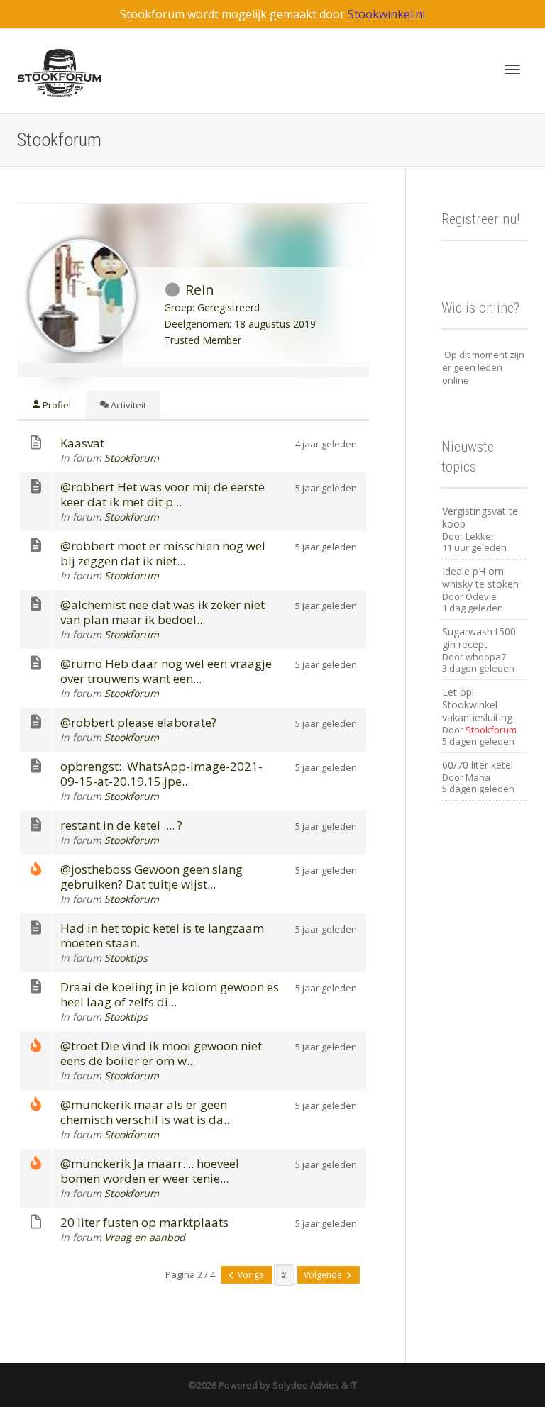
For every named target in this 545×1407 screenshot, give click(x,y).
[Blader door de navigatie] (512, 69)
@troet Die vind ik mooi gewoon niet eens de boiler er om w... (161, 1053)
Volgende (324, 1275)
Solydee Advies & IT (313, 1385)
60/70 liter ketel (477, 765)
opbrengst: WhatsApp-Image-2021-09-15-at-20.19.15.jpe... (161, 773)
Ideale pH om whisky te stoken (480, 578)
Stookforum (131, 458)
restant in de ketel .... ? (121, 825)
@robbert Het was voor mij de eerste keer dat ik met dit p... (162, 494)
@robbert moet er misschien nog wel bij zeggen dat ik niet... (162, 553)
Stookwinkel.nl (386, 14)
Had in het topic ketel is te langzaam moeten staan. (162, 935)
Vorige (251, 1275)
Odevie (481, 596)
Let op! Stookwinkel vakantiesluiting (477, 704)
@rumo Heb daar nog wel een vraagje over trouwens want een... (166, 670)
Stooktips (126, 957)
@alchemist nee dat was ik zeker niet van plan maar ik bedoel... (162, 612)
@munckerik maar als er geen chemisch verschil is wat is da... (146, 1112)
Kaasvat (82, 443)
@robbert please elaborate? (138, 722)
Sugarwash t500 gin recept (479, 638)
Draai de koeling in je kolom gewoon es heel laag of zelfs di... (169, 994)
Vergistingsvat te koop (480, 517)
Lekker (480, 536)
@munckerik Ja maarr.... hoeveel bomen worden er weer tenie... (149, 1170)
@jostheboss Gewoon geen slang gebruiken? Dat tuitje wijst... (151, 876)
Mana (478, 777)
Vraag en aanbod (144, 1237)
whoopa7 (486, 656)
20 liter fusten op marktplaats (144, 1222)
